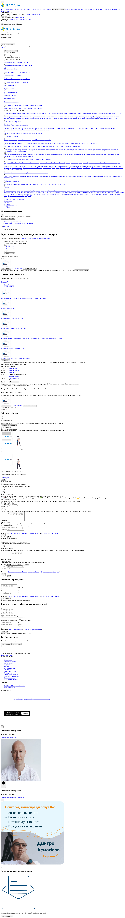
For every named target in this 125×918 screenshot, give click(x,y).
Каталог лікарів (92, 9)
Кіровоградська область (22, 79)
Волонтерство (8, 663)
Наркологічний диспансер (43, 159)
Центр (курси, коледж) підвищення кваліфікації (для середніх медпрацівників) (29, 191)
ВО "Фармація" (16, 121)
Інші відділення (9, 285)
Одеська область (9, 89)
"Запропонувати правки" (81, 270)
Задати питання (16, 644)
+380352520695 (9, 246)
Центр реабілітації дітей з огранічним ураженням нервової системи (66, 194)
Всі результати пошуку (7, 44)
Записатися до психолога (8, 737)
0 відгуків (6, 226)
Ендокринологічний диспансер (32, 133)
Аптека (120, 113)
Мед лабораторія (9, 154)
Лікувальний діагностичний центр (15, 151)
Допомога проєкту (10, 668)
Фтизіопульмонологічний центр (55, 184)
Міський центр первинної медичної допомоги (18, 156)
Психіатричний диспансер (68, 168)
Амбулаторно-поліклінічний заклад (106, 113)
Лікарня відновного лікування (27, 149)
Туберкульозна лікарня (11, 181)
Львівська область (22, 82)
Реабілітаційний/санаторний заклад (15, 173)
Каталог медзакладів (58, 9)
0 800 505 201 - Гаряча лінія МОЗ (14, 686)
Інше (60, 143)
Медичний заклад (72, 154)
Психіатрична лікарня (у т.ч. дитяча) (48, 168)
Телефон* (4, 529)
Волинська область (22, 62)
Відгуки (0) (4, 425)
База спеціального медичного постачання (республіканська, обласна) (42, 117)
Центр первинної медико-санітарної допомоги (19, 194)
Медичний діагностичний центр (56, 154)
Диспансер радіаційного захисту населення (75, 128)
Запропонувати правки (29, 268)
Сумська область (9, 98)
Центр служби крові (111, 194)
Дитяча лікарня (93, 128)
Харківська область (10, 105)
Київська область (9, 79)
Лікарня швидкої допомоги (72, 149)
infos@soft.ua (36, 14)
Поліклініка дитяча (50, 166)
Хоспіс (6, 187)
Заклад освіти (8, 140)
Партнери (7, 665)
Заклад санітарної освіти (43, 140)
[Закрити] (2, 215)
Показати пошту (9, 253)
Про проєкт (16, 9)
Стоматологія (8, 178)
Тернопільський (14, 370)
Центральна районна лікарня (17, 196)
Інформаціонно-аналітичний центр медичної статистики (40, 143)
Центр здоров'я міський (40, 192)
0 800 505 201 (20, 17)
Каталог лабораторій (104, 9)
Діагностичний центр (42, 130)
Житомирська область (11, 69)
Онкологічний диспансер (38, 163)
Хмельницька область (36, 105)
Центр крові (97, 192)
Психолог (28, 9)
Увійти (3, 47)
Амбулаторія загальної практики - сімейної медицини (44, 113)
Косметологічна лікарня (72, 146)
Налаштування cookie (11, 679)
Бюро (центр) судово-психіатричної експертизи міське (39, 118)
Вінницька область (10, 62)
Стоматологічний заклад (114, 176)
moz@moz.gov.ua (25, 19)
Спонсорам (7, 666)
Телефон (20, 593)
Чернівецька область (22, 108)
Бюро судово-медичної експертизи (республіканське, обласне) (97, 118)
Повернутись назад (6, 916)
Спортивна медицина (26, 176)
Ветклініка (7, 121)
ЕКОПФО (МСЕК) (10, 671)
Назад (3, 535)
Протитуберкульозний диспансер (112, 166)
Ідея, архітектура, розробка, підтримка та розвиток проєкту (31, 699)
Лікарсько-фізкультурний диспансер (106, 149)
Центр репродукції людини (96, 194)
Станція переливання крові (42, 176)
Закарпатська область (11, 72)
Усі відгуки (47, 9)
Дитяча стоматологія (28, 130)
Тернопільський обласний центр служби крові (36, 238)
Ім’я (19, 622)
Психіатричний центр (99, 168)
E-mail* (3, 527)
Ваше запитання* (6, 559)
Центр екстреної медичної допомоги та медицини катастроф (96, 191)
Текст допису (21, 617)
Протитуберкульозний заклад (13, 168)
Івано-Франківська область (12, 75)
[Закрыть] (1, 646)
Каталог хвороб (70, 9)
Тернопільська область (11, 102)
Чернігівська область (35, 108)
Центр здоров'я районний (85, 192)
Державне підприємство (12, 128)
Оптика (61, 163)
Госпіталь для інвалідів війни (20, 125)
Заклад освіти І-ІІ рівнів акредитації (24, 140)
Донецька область (26, 65)
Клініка (38, 146)
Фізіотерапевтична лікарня (16, 184)
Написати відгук (5, 268)
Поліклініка (40, 166)
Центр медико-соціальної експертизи (112, 192)
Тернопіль (12, 372)
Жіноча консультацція (11, 136)
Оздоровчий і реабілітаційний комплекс (17, 163)
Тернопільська (13, 368)
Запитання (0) (13, 425)
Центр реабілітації (39, 194)
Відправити (4, 631)
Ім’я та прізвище (23, 589)
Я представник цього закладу (12, 619)
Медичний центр (83, 154)
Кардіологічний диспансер (13, 146)
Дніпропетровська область (12, 65)
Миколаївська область (11, 85)
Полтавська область (10, 92)
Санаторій (16, 176)
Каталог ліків (5, 11)
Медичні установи (10, 661)
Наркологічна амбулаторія (12, 159)
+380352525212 (9, 248)
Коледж (62, 146)
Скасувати (4, 218)
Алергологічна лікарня (11, 113)
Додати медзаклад (6, 9)
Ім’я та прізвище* (6, 525)
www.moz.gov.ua (15, 19)
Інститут (7, 143)
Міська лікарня (114, 154)
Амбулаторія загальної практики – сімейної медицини (78, 113)
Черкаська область (10, 108)
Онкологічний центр (52, 163)
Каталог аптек (115, 9)
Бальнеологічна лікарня (71, 117)
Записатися (20, 797)
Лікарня (15, 149)
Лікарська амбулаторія (88, 149)
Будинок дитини (84, 117)
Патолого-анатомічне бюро (13, 166)
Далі (9, 537)
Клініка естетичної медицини (50, 146)
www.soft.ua (28, 14)
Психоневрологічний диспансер (14, 169)
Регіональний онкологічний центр (37, 173)
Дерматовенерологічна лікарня (30, 128)
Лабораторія (8, 149)
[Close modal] (1, 483)
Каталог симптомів (81, 9)
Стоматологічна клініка (58, 176)
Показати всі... (5, 360)
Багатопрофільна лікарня (12, 117)
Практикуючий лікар (95, 166)
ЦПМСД (29, 196)
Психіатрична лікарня (30, 168)
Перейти (3, 282)
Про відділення (9, 286)
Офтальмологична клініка (95, 163)
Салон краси (8, 176)
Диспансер (57, 128)
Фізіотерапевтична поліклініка (35, 184)
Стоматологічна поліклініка (75, 176)
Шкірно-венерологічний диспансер (15, 199)
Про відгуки (8, 673)
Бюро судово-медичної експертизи (67, 118)
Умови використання (15, 533)
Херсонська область (23, 105)
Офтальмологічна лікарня (112, 163)
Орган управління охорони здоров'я (75, 163)
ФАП (6, 184)
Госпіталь (7, 125)
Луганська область (10, 82)
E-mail (20, 591)
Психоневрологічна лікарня (114, 168)
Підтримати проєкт (38, 9)
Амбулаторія (23, 113)
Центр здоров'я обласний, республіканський (62, 192)
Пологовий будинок (62, 166)
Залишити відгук (6, 427)
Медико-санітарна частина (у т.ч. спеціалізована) (30, 154)
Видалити (11, 218)
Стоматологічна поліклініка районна (95, 176)
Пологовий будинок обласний (78, 166)
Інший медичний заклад (89, 143)
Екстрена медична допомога (13, 133)
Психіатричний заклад (84, 168)
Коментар (20, 587)
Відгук (3, 479)
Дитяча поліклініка (104, 128)
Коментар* (4, 520)
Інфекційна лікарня (16, 143)
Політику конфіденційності (30, 533)
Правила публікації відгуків (50, 533)
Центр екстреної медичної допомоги (65, 191)
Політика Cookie (9, 678)
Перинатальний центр (29, 166)
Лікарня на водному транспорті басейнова (50, 149)
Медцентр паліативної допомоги (99, 154)
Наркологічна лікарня (28, 159)
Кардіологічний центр (29, 146)
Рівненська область (10, 95)
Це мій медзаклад (17, 268)
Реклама (22, 9)
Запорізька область (24, 72)
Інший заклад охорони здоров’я (72, 143)
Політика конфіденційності (12, 676)
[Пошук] (18, 33)
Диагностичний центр (47, 128)
